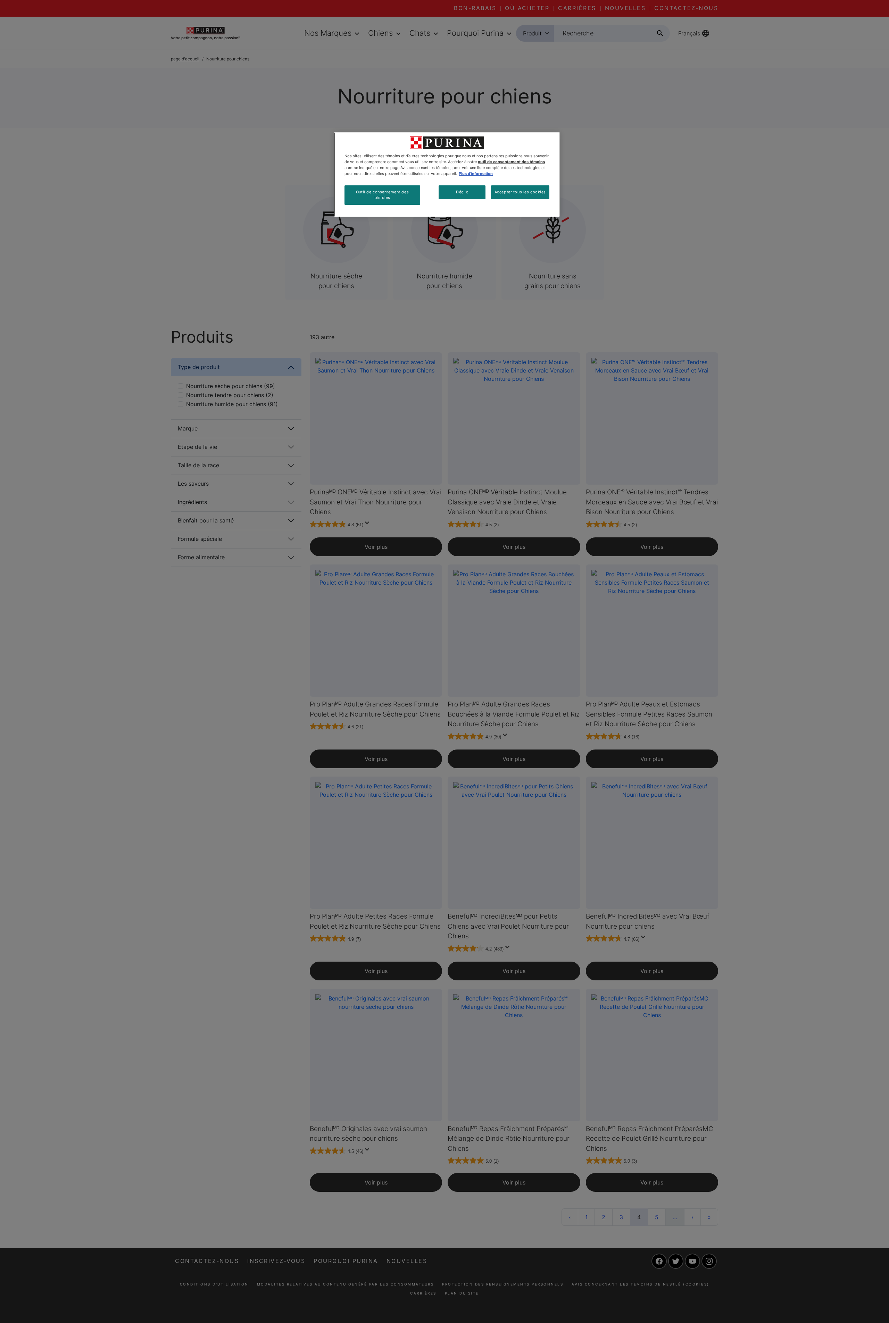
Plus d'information (476, 173)
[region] (447, 174)
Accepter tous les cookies (520, 192)
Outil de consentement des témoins (382, 195)
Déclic (462, 192)
